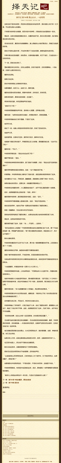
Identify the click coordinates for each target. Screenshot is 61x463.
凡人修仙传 (43, 12)
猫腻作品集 (34, 12)
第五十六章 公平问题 (7, 445)
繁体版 (56, 1)
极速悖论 (33, 461)
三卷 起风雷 (24, 14)
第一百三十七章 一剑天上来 (8, 431)
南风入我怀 (11, 461)
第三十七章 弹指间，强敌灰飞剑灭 (10, 440)
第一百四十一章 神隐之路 (8, 423)
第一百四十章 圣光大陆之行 (8, 426)
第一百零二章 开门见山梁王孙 (9, 452)
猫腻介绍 (29, 12)
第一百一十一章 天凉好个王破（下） (10, 443)
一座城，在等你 (27, 461)
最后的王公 (16, 461)
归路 (51, 461)
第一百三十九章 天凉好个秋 (8, 428)
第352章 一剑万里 (6, 450)
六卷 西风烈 (42, 14)
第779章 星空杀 (14, 383)
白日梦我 (21, 461)
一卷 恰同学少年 (10, 14)
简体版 (51, 1)
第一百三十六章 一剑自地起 (8, 432)
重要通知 (5, 425)
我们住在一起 (38, 461)
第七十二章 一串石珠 (7, 442)
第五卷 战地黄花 (29, 20)
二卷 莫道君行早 (17, 14)
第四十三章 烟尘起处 (7, 453)
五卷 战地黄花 (36, 14)
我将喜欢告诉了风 (45, 461)
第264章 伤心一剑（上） (8, 449)
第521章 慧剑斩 (6, 446)
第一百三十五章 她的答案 (8, 434)
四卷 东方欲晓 (30, 14)
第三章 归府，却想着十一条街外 (9, 447)
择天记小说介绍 (24, 12)
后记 (4, 422)
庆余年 (39, 12)
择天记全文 (17, 12)
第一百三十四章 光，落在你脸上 (9, 435)
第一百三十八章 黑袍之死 (8, 429)
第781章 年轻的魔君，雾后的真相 (20, 380)
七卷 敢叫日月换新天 (50, 14)
